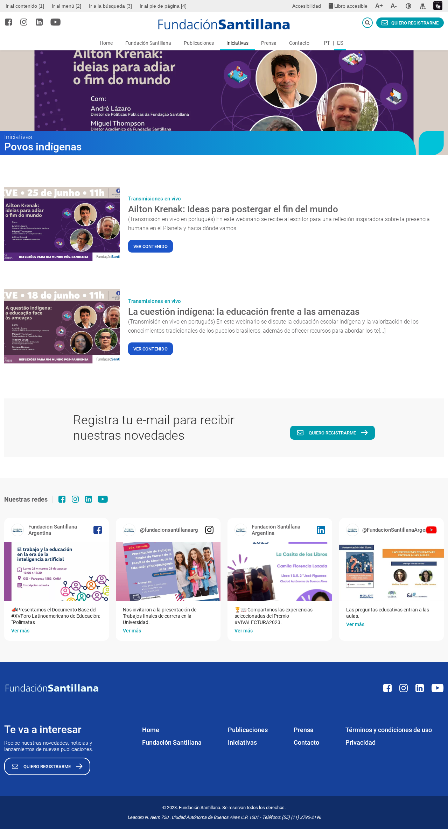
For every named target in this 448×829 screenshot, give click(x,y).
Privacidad (360, 742)
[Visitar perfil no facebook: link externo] (8, 22)
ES (340, 43)
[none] (408, 6)
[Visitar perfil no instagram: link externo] (24, 22)
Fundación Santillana (148, 43)
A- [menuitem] (394, 5)
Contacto (299, 43)
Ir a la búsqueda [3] (110, 6)
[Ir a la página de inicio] (224, 24)
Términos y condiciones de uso (388, 730)
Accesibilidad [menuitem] (306, 6)
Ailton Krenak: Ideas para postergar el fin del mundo (233, 209)
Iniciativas (237, 43)
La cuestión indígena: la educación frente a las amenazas (243, 311)
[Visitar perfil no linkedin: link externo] (39, 22)
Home (106, 43)
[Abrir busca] (367, 22)
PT (327, 43)
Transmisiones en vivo (154, 199)
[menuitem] (25, 6)
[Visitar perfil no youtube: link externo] (55, 22)
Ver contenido (150, 246)
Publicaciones (199, 43)
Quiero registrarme (415, 23)
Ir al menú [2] (66, 6)
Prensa (268, 43)
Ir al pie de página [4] (163, 6)
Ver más (20, 630)
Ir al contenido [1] (25, 6)
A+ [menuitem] (379, 5)
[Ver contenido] (62, 224)
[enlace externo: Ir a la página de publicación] (56, 571)
